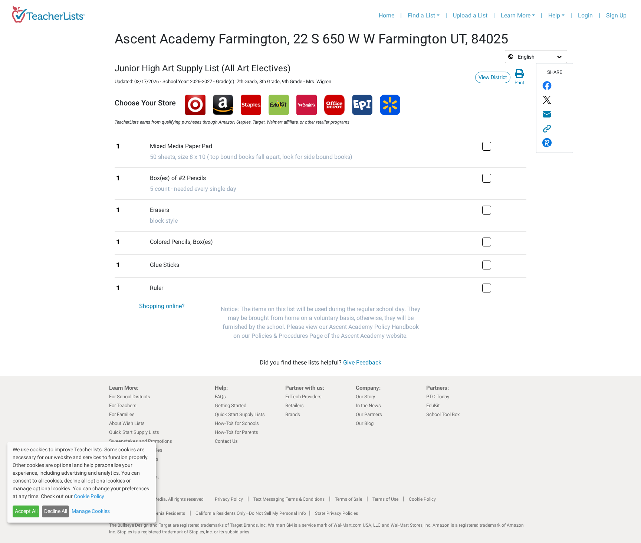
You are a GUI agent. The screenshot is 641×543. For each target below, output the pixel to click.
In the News (368, 405)
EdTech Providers (303, 396)
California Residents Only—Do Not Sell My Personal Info (250, 513)
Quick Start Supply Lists (134, 432)
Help (554, 15)
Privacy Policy (229, 499)
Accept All (26, 511)
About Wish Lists (127, 423)
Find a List (421, 15)
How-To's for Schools (237, 423)
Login (585, 15)
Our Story (365, 396)
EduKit (433, 405)
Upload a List (470, 15)
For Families (122, 414)
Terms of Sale (348, 499)
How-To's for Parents (236, 432)
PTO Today (437, 396)
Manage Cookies (91, 511)
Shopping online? (162, 306)
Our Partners (369, 414)
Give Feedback (362, 362)
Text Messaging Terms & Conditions (289, 499)
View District (493, 77)
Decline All (55, 511)
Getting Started (230, 405)
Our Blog (365, 423)
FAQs (220, 396)
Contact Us (226, 441)
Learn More (515, 15)
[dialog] (81, 482)
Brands (292, 414)
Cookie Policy (422, 499)
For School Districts (129, 396)
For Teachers (123, 405)
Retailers (294, 405)
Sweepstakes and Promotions (140, 441)
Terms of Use (385, 499)
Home (386, 15)
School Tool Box (443, 414)
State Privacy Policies (336, 513)
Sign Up (616, 15)
